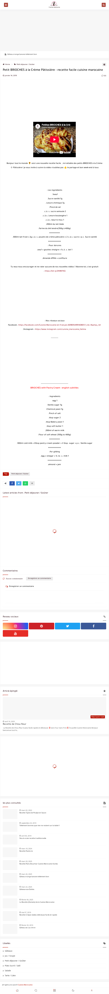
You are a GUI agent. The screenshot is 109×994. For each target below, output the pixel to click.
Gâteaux (8, 950)
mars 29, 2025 (26, 861)
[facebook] (93, 626)
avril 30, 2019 (26, 836)
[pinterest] (41, 626)
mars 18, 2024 (26, 848)
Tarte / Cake (10, 975)
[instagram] (15, 626)
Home (7, 65)
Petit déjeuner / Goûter (26, 65)
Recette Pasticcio (26, 851)
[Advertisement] (54, 30)
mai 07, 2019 (26, 912)
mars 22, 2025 (26, 887)
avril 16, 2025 (10, 721)
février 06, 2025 (27, 900)
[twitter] (67, 626)
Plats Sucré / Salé (12, 965)
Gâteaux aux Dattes (26, 890)
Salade (8, 970)
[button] (12, 483)
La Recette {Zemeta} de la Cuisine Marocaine (36, 902)
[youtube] (15, 633)
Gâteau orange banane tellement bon (22, 54)
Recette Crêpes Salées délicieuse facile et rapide (38, 915)
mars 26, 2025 (26, 874)
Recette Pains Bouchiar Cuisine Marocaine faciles (38, 864)
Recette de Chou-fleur (14, 724)
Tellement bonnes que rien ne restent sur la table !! (39, 826)
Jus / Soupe (10, 955)
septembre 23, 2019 (28, 823)
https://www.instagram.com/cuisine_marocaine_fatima (60, 329)
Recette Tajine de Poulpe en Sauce (32, 813)
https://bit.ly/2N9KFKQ (55, 271)
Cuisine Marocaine (25, 985)
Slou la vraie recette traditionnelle (32, 838)
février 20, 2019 (27, 925)
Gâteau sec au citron (27, 928)
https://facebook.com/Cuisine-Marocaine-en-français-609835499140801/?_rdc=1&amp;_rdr (59, 325)
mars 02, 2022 (26, 810)
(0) (104, 76)
